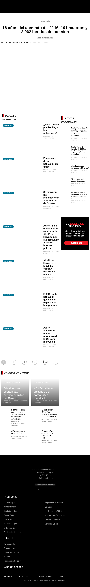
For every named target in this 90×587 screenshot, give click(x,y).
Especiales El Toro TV (12, 382)
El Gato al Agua (10, 524)
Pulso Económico (52, 520)
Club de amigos (13, 566)
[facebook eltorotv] (33, 490)
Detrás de (8, 520)
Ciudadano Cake (11, 511)
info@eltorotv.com (45, 478)
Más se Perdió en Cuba (55, 515)
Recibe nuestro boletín (13, 561)
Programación (9, 548)
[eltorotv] (45, 463)
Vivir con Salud (51, 524)
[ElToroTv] (45, 8)
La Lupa (48, 507)
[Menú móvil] (9, 8)
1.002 (45, 362)
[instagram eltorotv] (50, 490)
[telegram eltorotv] (56, 490)
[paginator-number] (55, 362)
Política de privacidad (44, 576)
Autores (7, 557)
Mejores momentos (41, 43)
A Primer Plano (10, 507)
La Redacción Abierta (54, 511)
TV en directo (9, 544)
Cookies (63, 576)
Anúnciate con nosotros (45, 485)
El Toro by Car (10, 528)
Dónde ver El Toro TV (13, 552)
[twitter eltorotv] (39, 490)
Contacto (8, 576)
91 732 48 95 (45, 475)
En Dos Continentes (12, 532)
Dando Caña (45, 21)
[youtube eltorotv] (45, 490)
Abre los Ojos (9, 503)
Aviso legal (24, 576)
